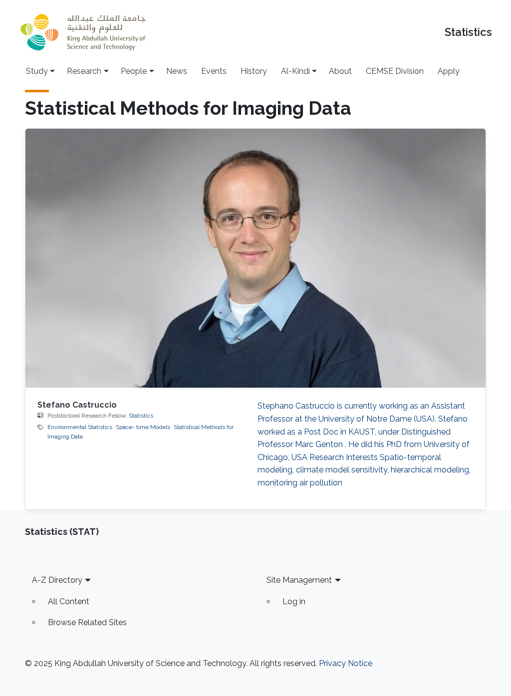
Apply (449, 71)
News (176, 71)
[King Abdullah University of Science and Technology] (83, 32)
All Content (68, 601)
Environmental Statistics (79, 427)
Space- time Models (143, 427)
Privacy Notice (345, 663)
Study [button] (37, 71)
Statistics (468, 32)
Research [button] (84, 71)
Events (214, 71)
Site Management (299, 580)
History (254, 71)
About (340, 71)
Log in (293, 601)
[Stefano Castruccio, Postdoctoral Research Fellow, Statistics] (255, 258)
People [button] (134, 71)
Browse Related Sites (87, 622)
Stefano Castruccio (77, 405)
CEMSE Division (395, 71)
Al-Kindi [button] (295, 71)
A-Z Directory (57, 580)
